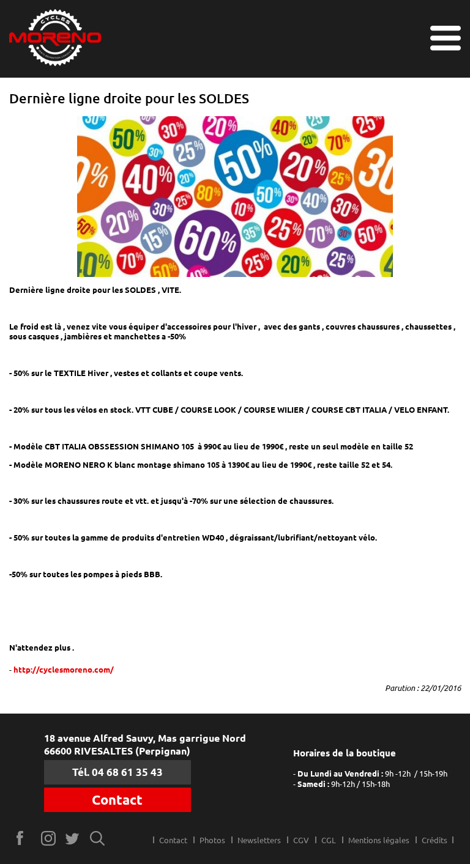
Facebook (24, 838)
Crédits (434, 840)
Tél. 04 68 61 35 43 (117, 772)
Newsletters (259, 840)
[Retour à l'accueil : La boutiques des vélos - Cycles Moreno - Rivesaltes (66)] (55, 38)
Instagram (48, 838)
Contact (117, 799)
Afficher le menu (445, 38)
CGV (301, 840)
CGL (328, 840)
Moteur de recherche (97, 838)
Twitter (73, 838)
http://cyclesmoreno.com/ (63, 669)
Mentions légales (378, 840)
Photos (212, 840)
